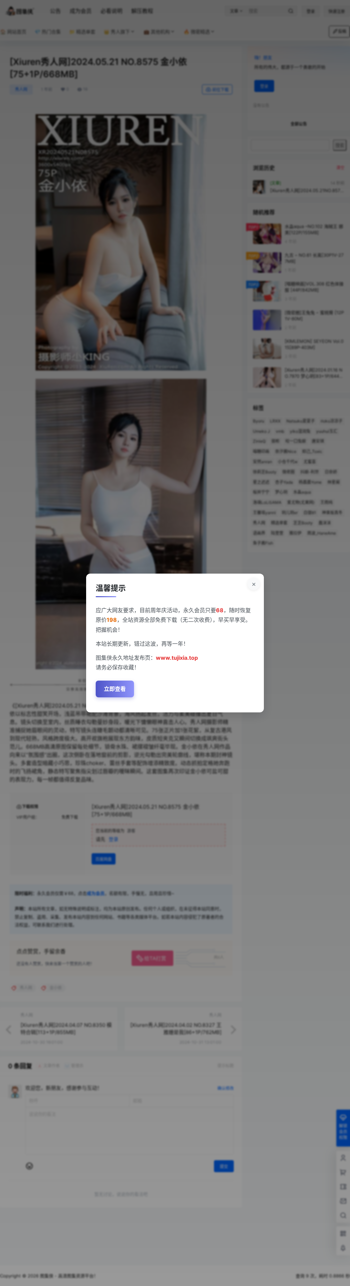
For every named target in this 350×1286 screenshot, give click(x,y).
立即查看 (115, 688)
